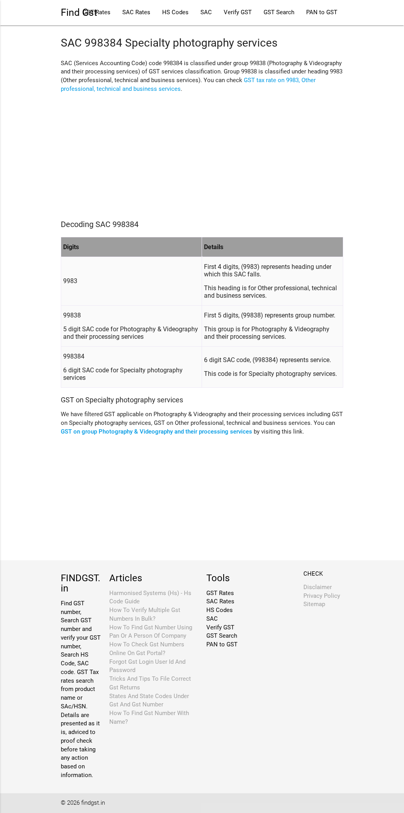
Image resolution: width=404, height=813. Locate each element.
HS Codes (175, 12)
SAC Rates (136, 12)
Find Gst (79, 12)
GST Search (279, 12)
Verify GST (238, 12)
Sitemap (314, 604)
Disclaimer (317, 587)
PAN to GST (321, 12)
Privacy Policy (321, 596)
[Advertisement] (202, 154)
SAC (206, 12)
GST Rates (220, 593)
